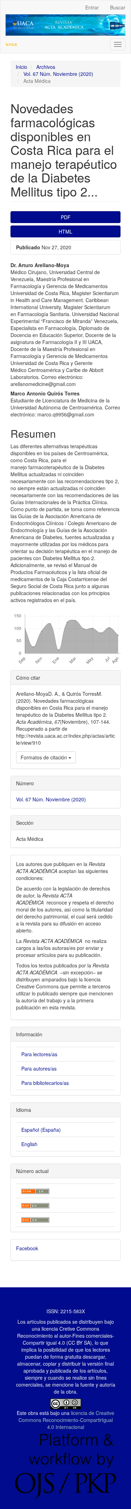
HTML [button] (65, 231)
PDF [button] (66, 217)
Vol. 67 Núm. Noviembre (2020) (58, 73)
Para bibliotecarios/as (45, 1082)
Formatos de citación (44, 757)
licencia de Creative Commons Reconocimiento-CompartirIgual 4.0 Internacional (67, 1419)
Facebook (27, 1248)
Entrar (92, 7)
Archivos (45, 66)
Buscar (117, 7)
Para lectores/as (39, 1054)
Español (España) (41, 1129)
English (29, 1143)
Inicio (21, 66)
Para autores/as (39, 1068)
